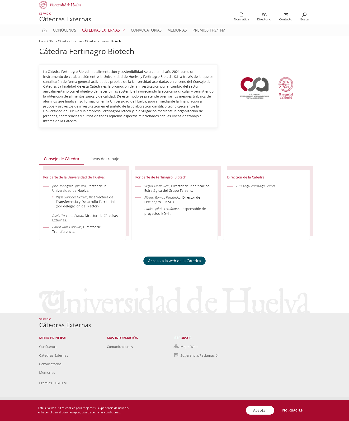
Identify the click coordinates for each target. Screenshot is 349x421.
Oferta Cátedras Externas (65, 41)
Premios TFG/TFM (209, 30)
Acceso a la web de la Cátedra (174, 260)
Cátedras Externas (53, 355)
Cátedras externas (101, 30)
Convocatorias (146, 30)
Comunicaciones (120, 346)
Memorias (177, 30)
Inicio (42, 41)
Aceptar (260, 410)
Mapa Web (189, 346)
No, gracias (292, 410)
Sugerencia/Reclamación (200, 355)
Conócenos (64, 30)
